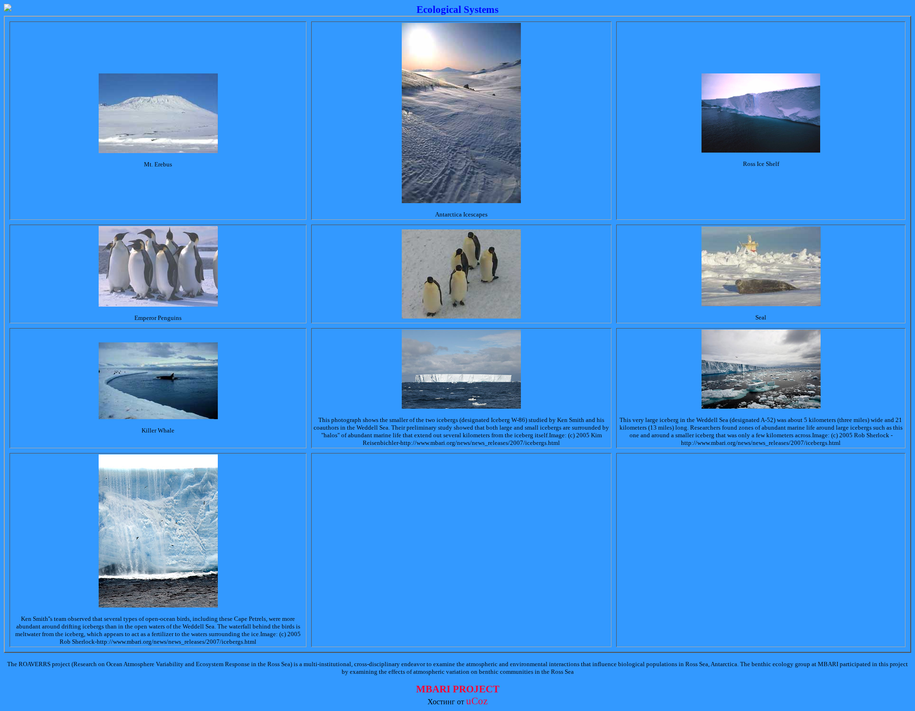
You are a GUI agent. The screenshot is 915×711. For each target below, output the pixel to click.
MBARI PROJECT (457, 689)
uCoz (477, 701)
